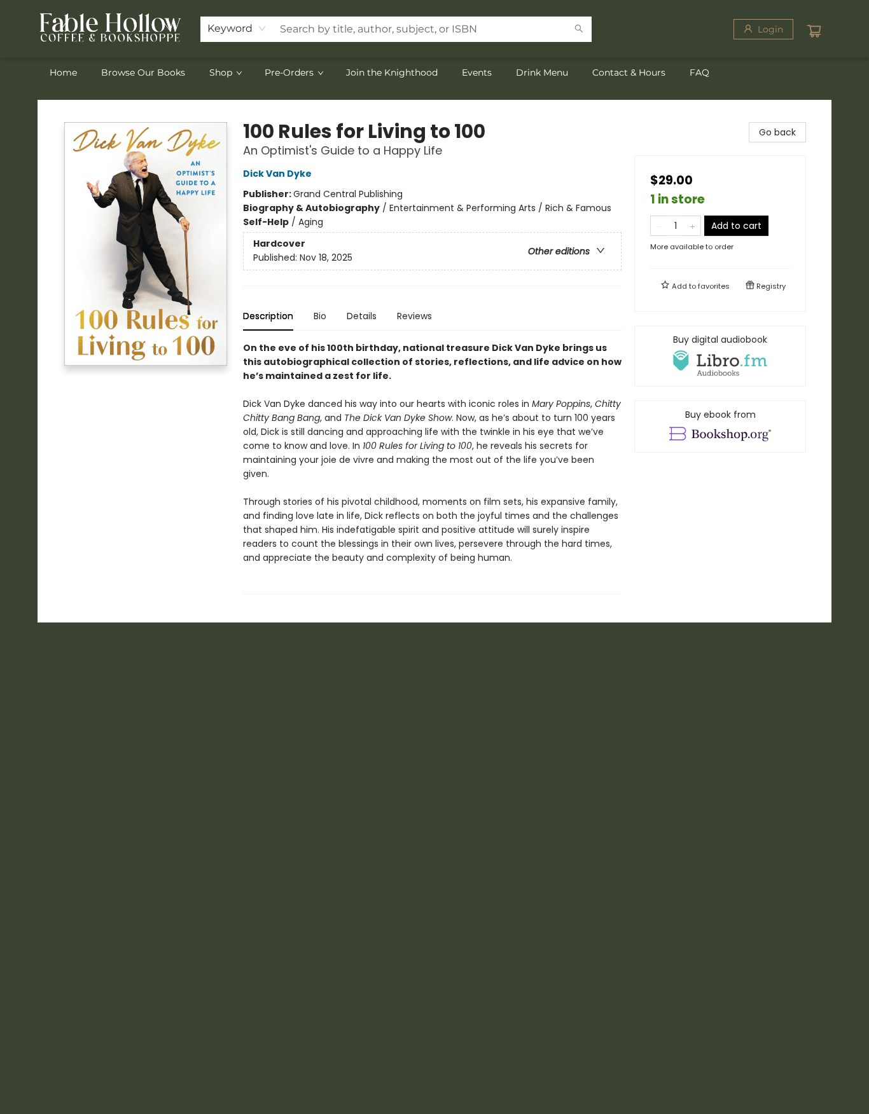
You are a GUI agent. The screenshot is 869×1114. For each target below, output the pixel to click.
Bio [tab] (320, 316)
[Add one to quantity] (692, 226)
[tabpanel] (432, 468)
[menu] (434, 72)
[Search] (579, 29)
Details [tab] (362, 316)
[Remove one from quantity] (659, 226)
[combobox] (237, 29)
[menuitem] (63, 72)
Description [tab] (268, 316)
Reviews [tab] (414, 316)
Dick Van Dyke (277, 173)
